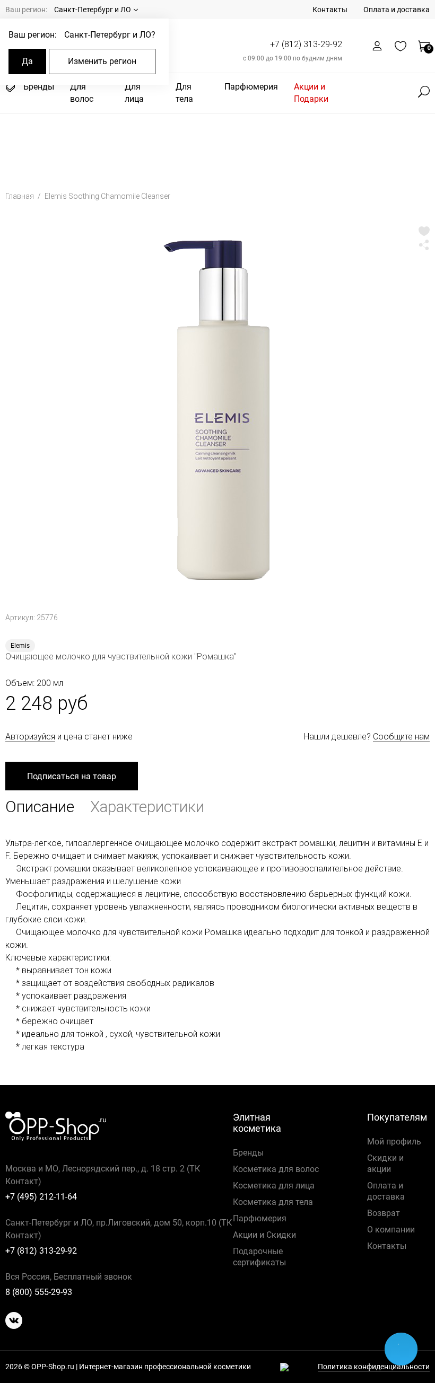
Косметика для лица (274, 1186)
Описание (39, 806)
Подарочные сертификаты (259, 1256)
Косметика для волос (276, 1169)
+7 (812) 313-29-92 (306, 44)
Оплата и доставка (396, 9)
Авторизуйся (30, 737)
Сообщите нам (401, 737)
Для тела (184, 93)
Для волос (81, 93)
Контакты (329, 9)
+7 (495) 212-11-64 (41, 1197)
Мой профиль (394, 1142)
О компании (391, 1230)
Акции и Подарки (311, 93)
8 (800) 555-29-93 (38, 1292)
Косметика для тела (273, 1202)
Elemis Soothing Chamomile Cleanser (107, 196)
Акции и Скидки (264, 1235)
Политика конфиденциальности (374, 1367)
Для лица (134, 93)
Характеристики (147, 806)
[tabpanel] (217, 410)
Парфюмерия (251, 87)
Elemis (20, 645)
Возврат (383, 1213)
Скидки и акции (385, 1163)
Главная (20, 196)
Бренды (38, 87)
